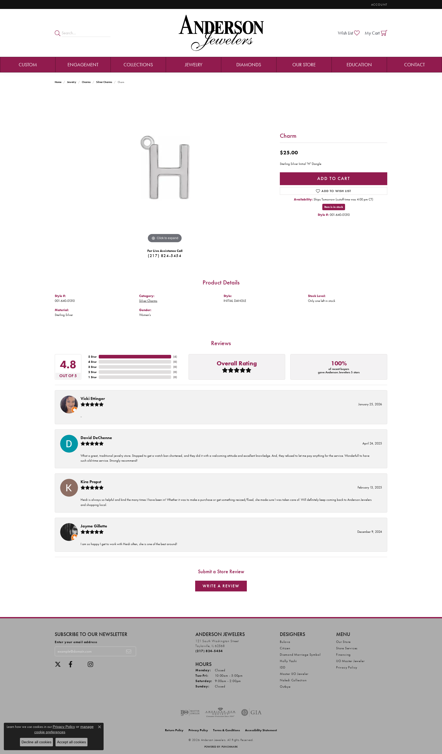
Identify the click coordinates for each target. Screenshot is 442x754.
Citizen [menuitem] (285, 648)
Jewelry (193, 64)
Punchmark (230, 746)
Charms (86, 82)
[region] (164, 167)
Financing (343, 654)
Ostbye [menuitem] (285, 686)
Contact (414, 64)
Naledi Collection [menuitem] (293, 680)
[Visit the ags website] (220, 712)
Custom (28, 64)
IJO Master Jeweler (350, 661)
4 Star (92, 362)
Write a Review (221, 586)
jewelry (71, 82)
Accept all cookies (71, 742)
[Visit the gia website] (251, 712)
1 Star (92, 377)
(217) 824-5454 (164, 255)
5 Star (92, 357)
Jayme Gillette (94, 526)
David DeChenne (96, 437)
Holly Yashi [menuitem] (288, 661)
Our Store (304, 64)
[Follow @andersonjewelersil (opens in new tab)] (90, 664)
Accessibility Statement (261, 730)
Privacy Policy (346, 667)
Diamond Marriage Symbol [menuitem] (300, 654)
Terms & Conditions (226, 730)
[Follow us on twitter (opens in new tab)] (57, 664)
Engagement (83, 64)
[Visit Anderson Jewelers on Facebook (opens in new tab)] (70, 664)
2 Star (92, 372)
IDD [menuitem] (282, 667)
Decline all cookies (36, 742)
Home (58, 82)
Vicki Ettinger (93, 398)
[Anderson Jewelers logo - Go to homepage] (221, 33)
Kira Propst (91, 481)
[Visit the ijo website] (190, 712)
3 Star (92, 367)
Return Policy (174, 730)
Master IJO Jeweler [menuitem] (294, 674)
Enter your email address (76, 642)
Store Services (347, 648)
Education (359, 64)
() (175, 357)
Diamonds (248, 64)
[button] (378, 4)
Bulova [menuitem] (285, 642)
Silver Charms (104, 82)
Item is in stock (333, 207)
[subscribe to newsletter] (129, 651)
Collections (138, 64)
